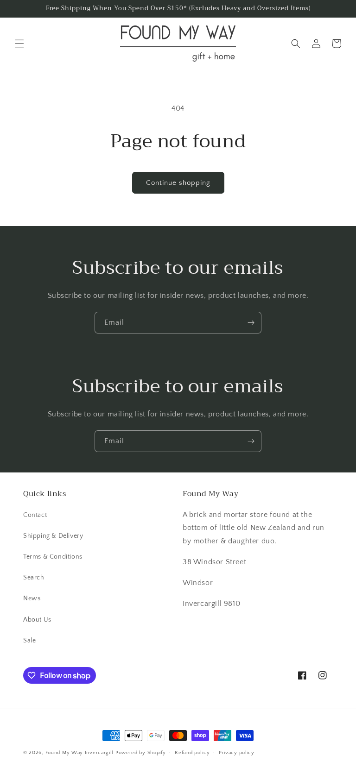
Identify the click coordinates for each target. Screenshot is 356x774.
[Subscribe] (251, 323)
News (31, 598)
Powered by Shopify (140, 752)
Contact (35, 515)
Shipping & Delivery (53, 536)
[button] (19, 43)
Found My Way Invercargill (79, 752)
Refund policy (192, 752)
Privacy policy (236, 752)
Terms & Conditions (53, 556)
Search (33, 577)
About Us (37, 619)
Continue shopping (178, 183)
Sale (29, 640)
